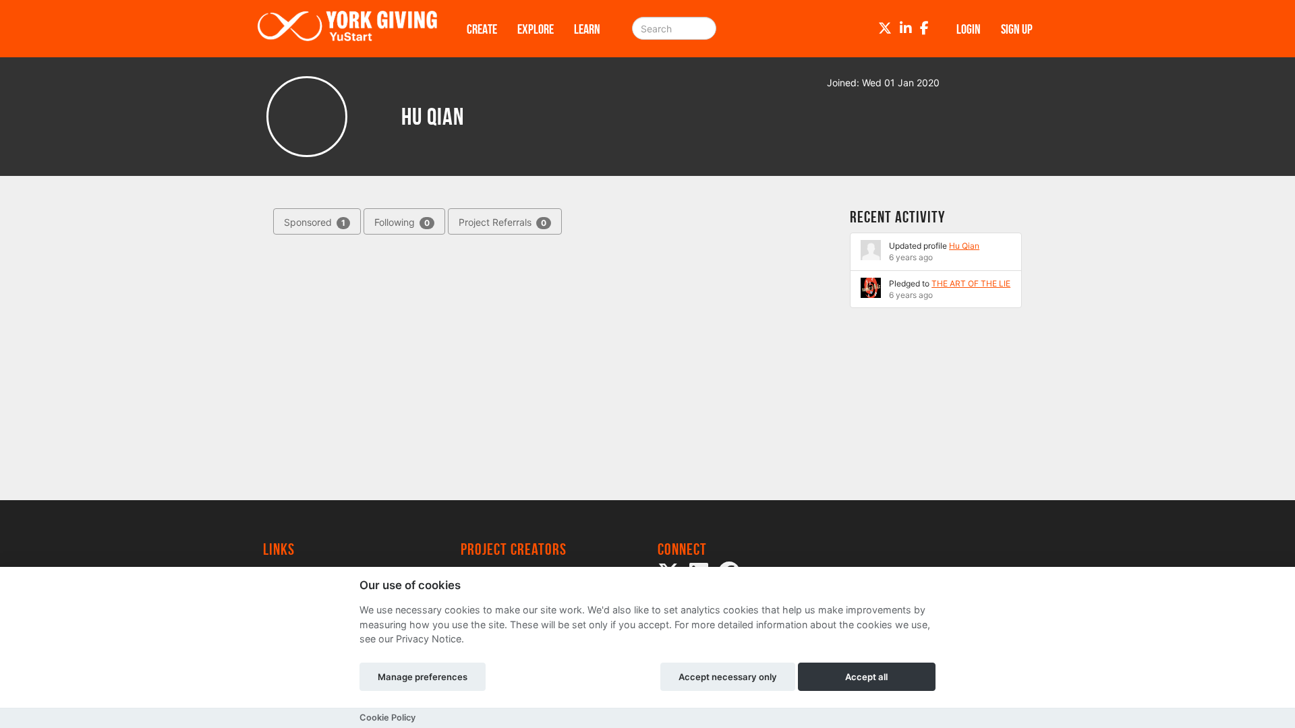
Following (402, 222)
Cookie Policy (387, 717)
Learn (587, 29)
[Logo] (347, 29)
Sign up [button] (1017, 29)
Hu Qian (964, 246)
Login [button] (968, 29)
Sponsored (314, 222)
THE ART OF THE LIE (970, 283)
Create (482, 29)
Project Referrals (502, 222)
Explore (535, 29)
